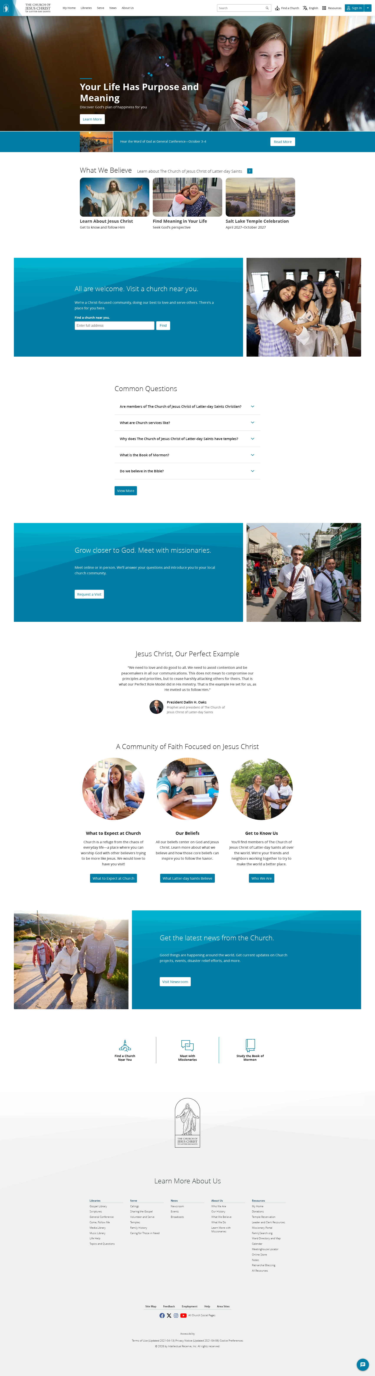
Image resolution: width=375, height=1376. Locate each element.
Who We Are (262, 878)
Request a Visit (89, 594)
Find (163, 325)
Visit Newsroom (175, 981)
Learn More (92, 119)
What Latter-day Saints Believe (187, 878)
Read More (283, 141)
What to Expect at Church (113, 878)
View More (125, 490)
